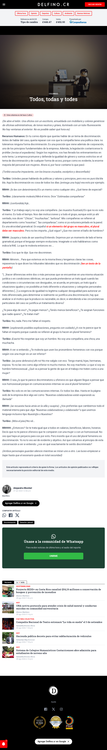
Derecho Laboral (26, 522)
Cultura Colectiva (25, 619)
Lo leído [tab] (20, 582)
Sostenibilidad (23, 586)
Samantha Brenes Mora (25, 626)
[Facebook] (45, 709)
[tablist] (53, 582)
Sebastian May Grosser (25, 640)
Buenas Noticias (83, 13)
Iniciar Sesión (94, 4)
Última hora (21, 13)
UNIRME (53, 556)
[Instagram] (61, 709)
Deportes (45, 13)
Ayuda (53, 702)
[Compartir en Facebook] (10, 515)
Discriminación (10, 522)
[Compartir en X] (17, 515)
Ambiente (68, 13)
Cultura (57, 13)
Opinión (34, 13)
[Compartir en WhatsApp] (4, 515)
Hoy (18, 603)
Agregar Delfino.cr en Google (19, 503)
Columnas (53, 94)
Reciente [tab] (8, 582)
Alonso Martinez (23, 596)
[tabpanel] (53, 622)
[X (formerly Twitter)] (53, 709)
